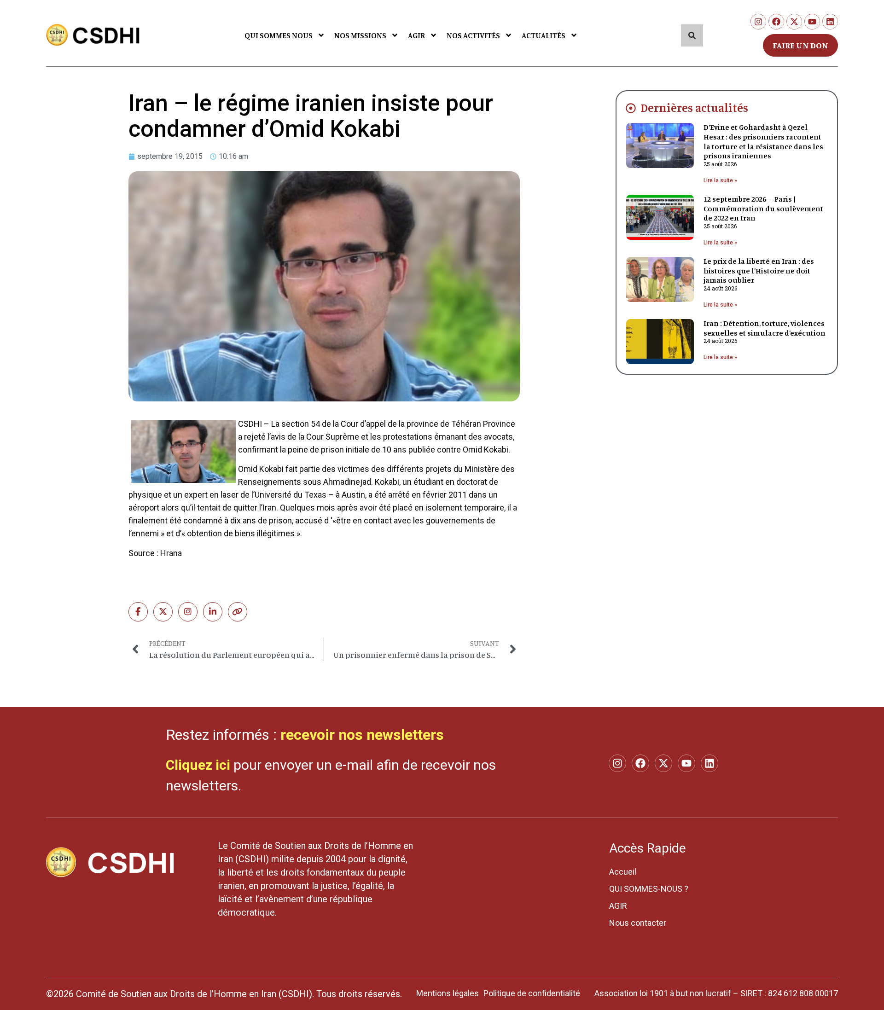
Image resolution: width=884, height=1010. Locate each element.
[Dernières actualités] (631, 108)
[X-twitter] (794, 21)
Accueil (622, 871)
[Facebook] (776, 21)
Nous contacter (637, 923)
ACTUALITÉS (543, 35)
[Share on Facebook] (138, 611)
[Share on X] (163, 611)
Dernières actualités (694, 107)
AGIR (416, 35)
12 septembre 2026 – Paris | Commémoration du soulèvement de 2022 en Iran (763, 208)
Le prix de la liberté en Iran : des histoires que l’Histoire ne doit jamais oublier (759, 270)
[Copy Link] (237, 611)
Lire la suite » (720, 180)
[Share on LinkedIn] (212, 611)
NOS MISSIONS (360, 35)
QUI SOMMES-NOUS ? (648, 889)
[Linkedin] (830, 21)
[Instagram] (758, 21)
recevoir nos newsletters (362, 734)
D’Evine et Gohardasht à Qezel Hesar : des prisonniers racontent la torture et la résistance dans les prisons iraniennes (763, 141)
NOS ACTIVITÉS (473, 35)
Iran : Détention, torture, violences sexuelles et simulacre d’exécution (765, 328)
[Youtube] (812, 21)
